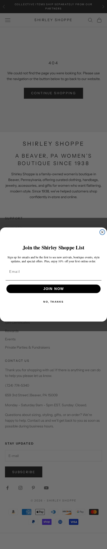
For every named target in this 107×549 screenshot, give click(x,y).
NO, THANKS (53, 301)
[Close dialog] (102, 232)
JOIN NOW (53, 289)
